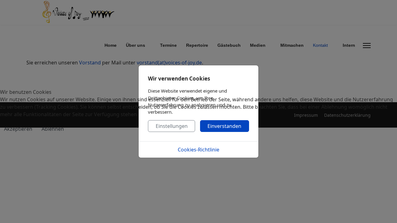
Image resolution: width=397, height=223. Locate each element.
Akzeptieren (18, 128)
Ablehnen (53, 128)
